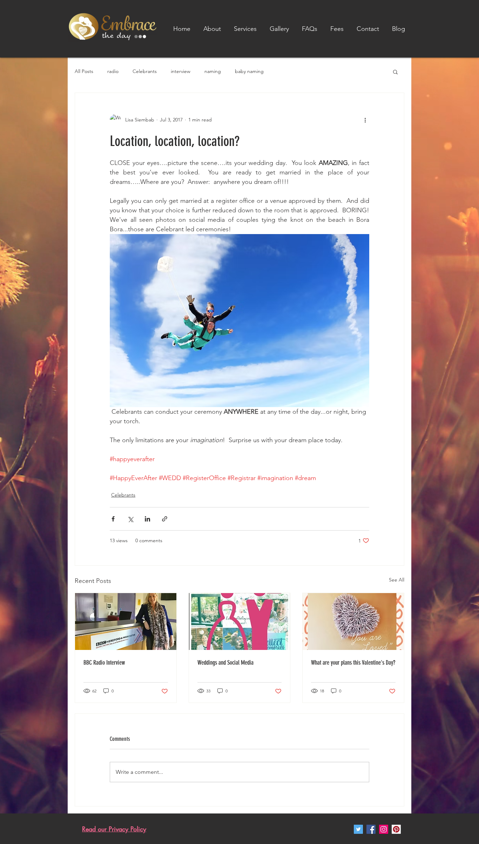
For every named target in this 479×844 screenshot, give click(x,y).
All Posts (84, 71)
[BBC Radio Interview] (125, 621)
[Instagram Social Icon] (383, 829)
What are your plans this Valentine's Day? (353, 662)
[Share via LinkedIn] (147, 519)
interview (180, 71)
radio (113, 71)
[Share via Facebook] (113, 519)
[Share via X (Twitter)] (130, 519)
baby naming (249, 71)
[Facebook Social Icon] (371, 829)
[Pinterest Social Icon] (396, 829)
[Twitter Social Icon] (358, 829)
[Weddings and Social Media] (239, 621)
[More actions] (365, 119)
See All (396, 580)
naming (212, 71)
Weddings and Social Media (225, 662)
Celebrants (145, 71)
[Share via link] (164, 519)
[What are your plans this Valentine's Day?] (353, 621)
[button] (245, 29)
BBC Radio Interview (104, 662)
